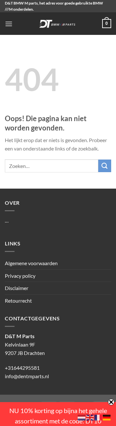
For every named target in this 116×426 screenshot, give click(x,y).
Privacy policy (20, 276)
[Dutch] (82, 417)
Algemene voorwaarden (31, 263)
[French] (98, 417)
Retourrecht (18, 300)
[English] (90, 417)
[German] (107, 417)
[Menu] (9, 24)
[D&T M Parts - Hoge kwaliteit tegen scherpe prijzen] (57, 23)
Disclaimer (16, 288)
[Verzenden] (104, 166)
